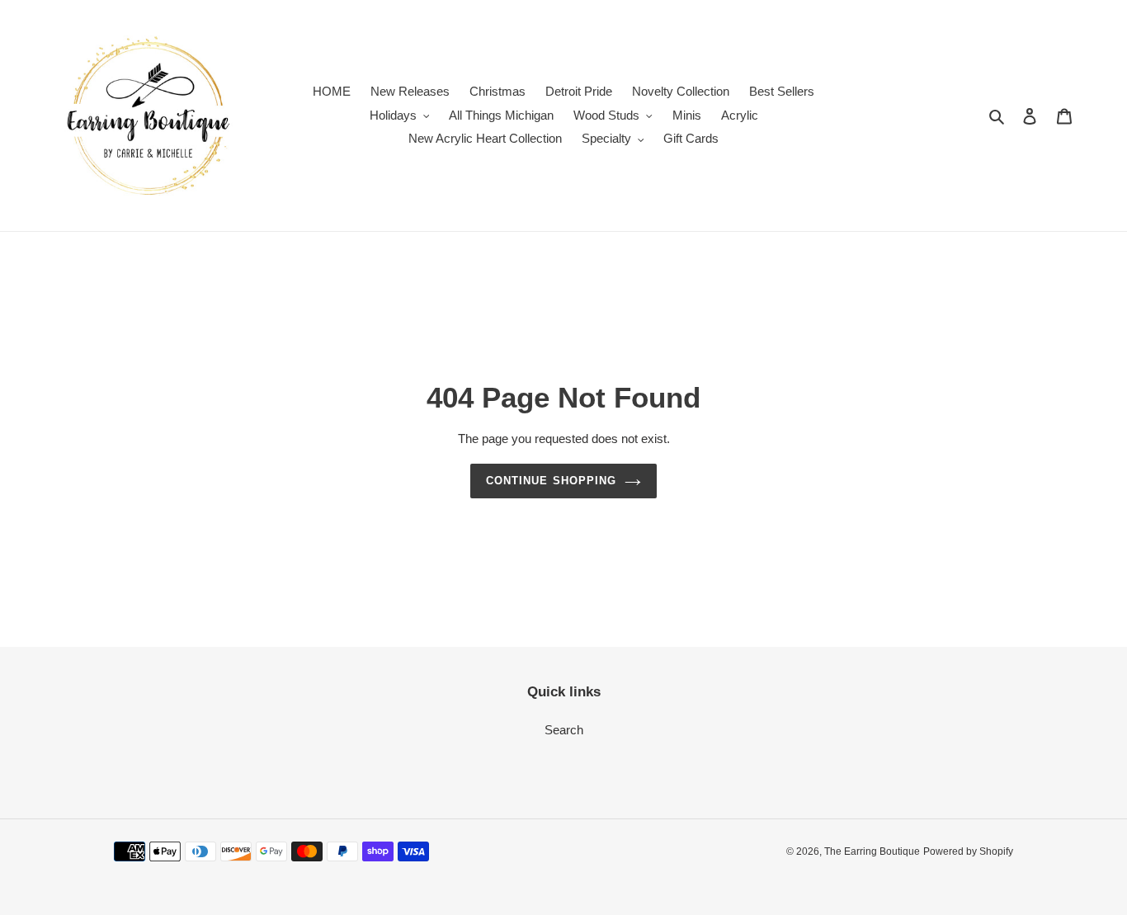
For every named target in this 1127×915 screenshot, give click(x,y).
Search (564, 730)
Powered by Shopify (968, 851)
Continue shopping (551, 480)
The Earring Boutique (872, 851)
